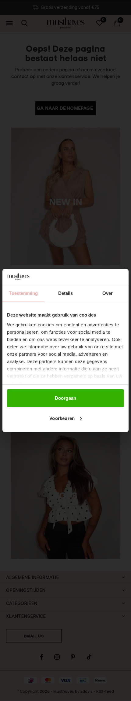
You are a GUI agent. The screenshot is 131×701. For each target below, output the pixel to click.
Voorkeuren (62, 418)
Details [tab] (65, 293)
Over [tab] (107, 293)
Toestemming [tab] (23, 293)
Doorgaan (65, 398)
